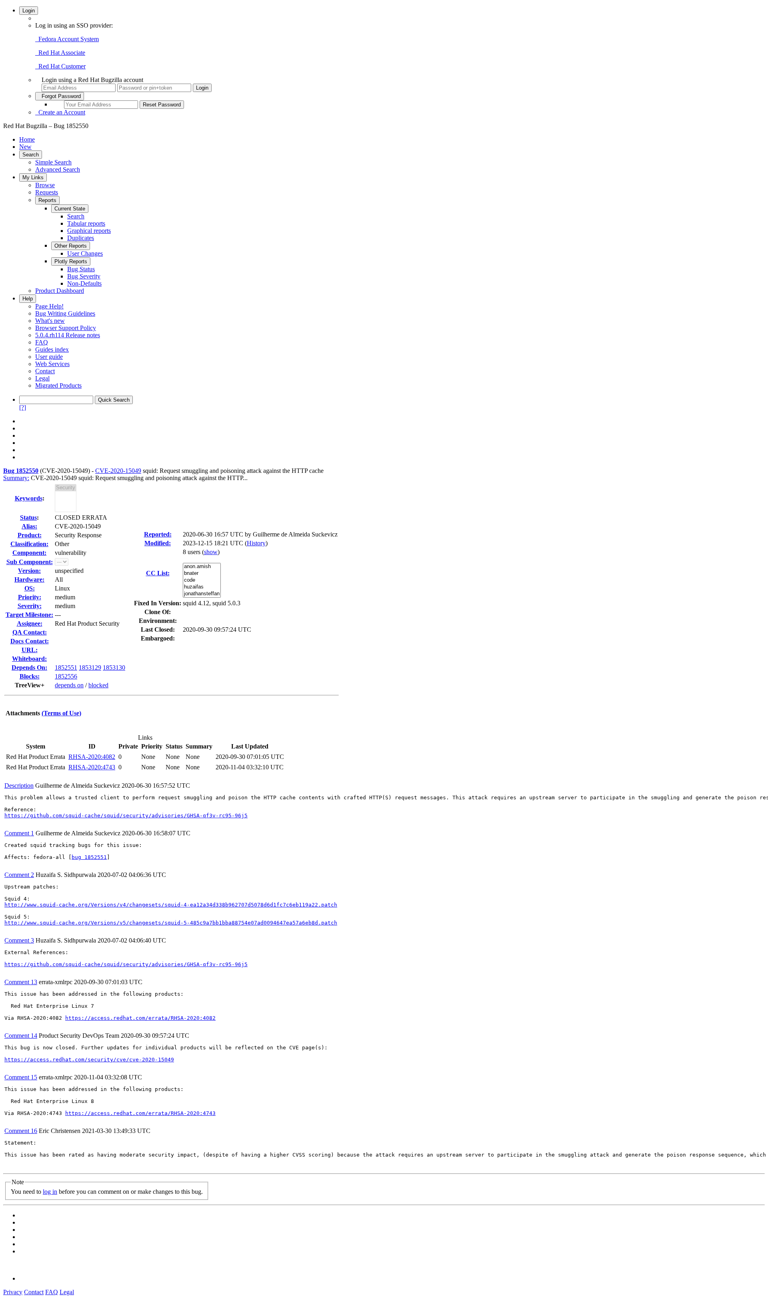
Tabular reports (86, 223)
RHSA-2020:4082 (91, 756)
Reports (47, 200)
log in (50, 1191)
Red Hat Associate (60, 52)
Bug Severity (83, 276)
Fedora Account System (67, 39)
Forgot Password (59, 96)
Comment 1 (19, 833)
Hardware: (29, 579)
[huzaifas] (201, 587)
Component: (29, 552)
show (211, 551)
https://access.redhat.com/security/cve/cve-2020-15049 (89, 1060)
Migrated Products (58, 385)
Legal (42, 378)
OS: (29, 588)
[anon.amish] (201, 566)
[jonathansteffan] (201, 593)
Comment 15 (20, 1077)
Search (30, 155)
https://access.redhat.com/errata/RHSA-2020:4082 (140, 1018)
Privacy (12, 1292)
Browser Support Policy (65, 327)
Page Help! (49, 306)
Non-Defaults (84, 283)
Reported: (158, 534)
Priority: (29, 597)
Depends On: (29, 667)
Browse (45, 185)
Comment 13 (20, 982)
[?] (22, 407)
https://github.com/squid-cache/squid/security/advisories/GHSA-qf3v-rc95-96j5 (126, 816)
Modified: (157, 543)
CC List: (158, 573)
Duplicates (80, 237)
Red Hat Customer (60, 66)
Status (28, 517)
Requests (46, 192)
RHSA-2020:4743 (91, 767)
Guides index (52, 349)
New (25, 146)
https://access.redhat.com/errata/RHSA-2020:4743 (140, 1113)
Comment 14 (20, 1035)
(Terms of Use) (61, 713)
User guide (49, 356)
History (256, 543)
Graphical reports (89, 230)
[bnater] (201, 573)
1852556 (66, 676)
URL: (30, 649)
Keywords (28, 498)
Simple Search (53, 162)
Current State (69, 209)
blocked (98, 685)
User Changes (85, 253)
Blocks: (30, 676)
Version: (29, 570)
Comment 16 (20, 1130)
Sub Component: (29, 561)
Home (27, 139)
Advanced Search (57, 169)
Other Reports (70, 246)
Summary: (16, 477)
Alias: (29, 526)
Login (28, 11)
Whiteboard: (29, 658)
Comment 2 (19, 874)
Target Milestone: (29, 614)
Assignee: (29, 623)
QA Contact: (29, 632)
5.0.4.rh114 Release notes (67, 335)
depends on (69, 685)
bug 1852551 (89, 857)
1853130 (114, 667)
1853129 (90, 667)
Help (27, 299)
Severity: (30, 605)
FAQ (41, 342)
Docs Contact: (29, 641)
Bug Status (81, 269)
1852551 (66, 667)
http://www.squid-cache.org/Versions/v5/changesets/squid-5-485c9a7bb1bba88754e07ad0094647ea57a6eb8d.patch (170, 923)
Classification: (29, 543)
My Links (33, 177)
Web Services (52, 363)
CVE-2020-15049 (118, 470)
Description (19, 785)
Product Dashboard (59, 290)
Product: (30, 535)
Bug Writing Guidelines (65, 313)
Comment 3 (19, 940)
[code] (201, 580)
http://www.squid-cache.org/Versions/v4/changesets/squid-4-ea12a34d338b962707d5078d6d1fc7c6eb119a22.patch (170, 905)
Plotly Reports (70, 261)
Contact (45, 371)
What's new (50, 320)
